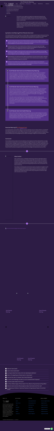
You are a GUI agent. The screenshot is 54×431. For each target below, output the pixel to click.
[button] (6, 327)
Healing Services (31, 411)
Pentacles (17, 407)
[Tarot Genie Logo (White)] (6, 400)
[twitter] (45, 419)
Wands (17, 411)
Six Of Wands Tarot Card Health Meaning (12, 9)
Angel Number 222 (44, 405)
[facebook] (44, 419)
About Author (8, 13)
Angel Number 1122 (44, 411)
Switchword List (31, 405)
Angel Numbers (31, 409)
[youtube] (48, 419)
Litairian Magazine (31, 413)
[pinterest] (49, 419)
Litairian (14, 419)
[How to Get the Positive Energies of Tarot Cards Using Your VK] (15, 228)
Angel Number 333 (44, 407)
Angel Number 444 (44, 409)
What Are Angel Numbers (45, 400)
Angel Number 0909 (44, 413)
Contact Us (18, 413)
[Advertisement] (38, 236)
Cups (17, 405)
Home (17, 400)
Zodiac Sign (30, 407)
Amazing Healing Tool (32, 400)
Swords (17, 409)
